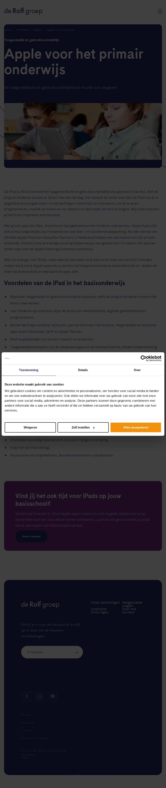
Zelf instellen (81, 427)
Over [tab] (137, 370)
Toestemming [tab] (28, 370)
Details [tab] (83, 370)
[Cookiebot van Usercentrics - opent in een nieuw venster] (143, 358)
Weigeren (30, 427)
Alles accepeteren (135, 427)
